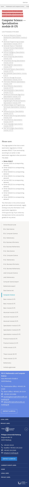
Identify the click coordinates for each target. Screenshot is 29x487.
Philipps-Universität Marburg (8, 429)
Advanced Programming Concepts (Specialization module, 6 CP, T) (14, 43)
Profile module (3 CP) (9, 348)
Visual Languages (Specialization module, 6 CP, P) (13, 125)
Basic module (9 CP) (9, 308)
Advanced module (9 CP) (10, 321)
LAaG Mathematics (8, 277)
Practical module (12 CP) (10, 343)
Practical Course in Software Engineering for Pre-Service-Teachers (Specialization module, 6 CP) (14, 101)
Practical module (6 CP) (10, 339)
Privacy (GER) (5, 423)
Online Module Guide (9, 225)
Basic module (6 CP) (9, 304)
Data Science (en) (8, 291)
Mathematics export (9, 286)
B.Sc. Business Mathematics (11, 247)
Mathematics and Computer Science (15, 6)
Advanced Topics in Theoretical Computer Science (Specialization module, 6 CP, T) (14, 48)
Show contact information (26, 429)
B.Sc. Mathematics (8, 238)
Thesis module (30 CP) (10, 354)
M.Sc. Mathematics (9, 260)
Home (2, 6)
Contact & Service (9, 459)
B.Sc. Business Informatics (11, 242)
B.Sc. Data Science (8, 229)
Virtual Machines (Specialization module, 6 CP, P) (13, 121)
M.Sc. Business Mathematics (11, 269)
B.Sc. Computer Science (10, 234)
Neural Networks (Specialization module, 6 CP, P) (13, 87)
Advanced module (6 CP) (10, 317)
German (25, 2)
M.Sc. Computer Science (10, 255)
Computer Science (9, 295)
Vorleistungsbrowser (9, 367)
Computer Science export (11, 282)
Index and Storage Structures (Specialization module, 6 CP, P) (13, 79)
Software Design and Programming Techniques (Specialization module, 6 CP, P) (15, 107)
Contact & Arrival (9, 411)
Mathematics (7, 363)
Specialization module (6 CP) (11, 330)
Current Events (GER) (8, 465)
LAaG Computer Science (10, 273)
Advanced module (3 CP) (10, 312)
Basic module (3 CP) (9, 299)
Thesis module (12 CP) (10, 359)
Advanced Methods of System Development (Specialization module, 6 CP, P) (15, 37)
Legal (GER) (5, 419)
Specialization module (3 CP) (11, 326)
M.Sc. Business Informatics (11, 264)
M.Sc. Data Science (9, 251)
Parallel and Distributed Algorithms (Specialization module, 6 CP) (14, 96)
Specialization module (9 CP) (11, 334)
